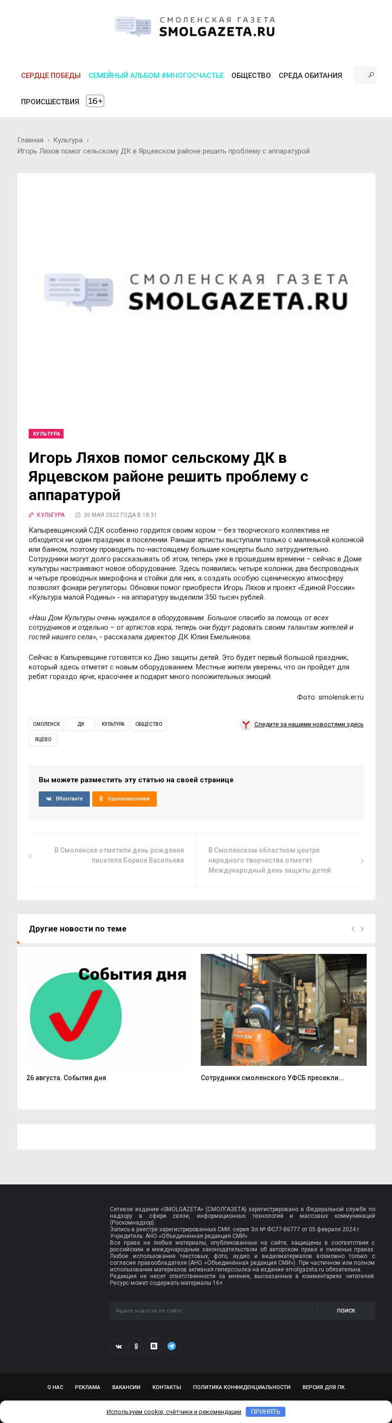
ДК (80, 724)
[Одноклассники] (136, 1346)
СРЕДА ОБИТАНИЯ (310, 75)
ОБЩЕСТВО (251, 75)
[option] (109, 1023)
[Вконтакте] (118, 1346)
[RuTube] (154, 1346)
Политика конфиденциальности (242, 1387)
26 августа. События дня (66, 1078)
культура (113, 724)
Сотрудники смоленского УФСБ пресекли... (272, 1078)
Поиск (346, 1311)
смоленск (46, 724)
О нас (55, 1387)
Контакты (166, 1387)
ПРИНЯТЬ (266, 1411)
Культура (68, 140)
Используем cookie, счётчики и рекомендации (174, 1411)
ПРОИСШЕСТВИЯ (50, 102)
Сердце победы (51, 75)
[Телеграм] (171, 1346)
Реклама (87, 1387)
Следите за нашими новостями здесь (309, 724)
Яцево (43, 739)
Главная (30, 140)
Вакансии (126, 1387)
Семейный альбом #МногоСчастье (156, 75)
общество (148, 724)
